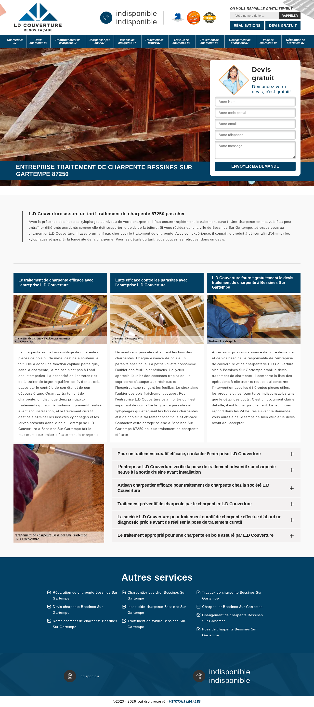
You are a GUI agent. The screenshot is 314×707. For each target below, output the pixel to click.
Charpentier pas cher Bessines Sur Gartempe (157, 595)
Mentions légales (185, 701)
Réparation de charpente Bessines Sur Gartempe (85, 595)
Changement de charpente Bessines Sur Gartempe (232, 618)
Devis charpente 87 (38, 41)
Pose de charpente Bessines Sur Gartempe (229, 632)
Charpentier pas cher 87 (99, 41)
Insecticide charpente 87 (127, 41)
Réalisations (247, 25)
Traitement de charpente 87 (209, 41)
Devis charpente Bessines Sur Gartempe (78, 609)
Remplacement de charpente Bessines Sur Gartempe (85, 624)
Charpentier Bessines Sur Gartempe (232, 607)
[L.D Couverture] (38, 18)
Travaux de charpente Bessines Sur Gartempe (232, 595)
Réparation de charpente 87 (295, 41)
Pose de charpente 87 (268, 41)
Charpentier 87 (15, 41)
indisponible (136, 13)
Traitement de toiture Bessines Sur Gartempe (156, 624)
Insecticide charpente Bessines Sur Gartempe (157, 609)
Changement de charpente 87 (239, 41)
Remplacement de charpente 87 (67, 41)
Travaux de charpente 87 (181, 41)
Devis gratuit (283, 25)
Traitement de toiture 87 (154, 41)
